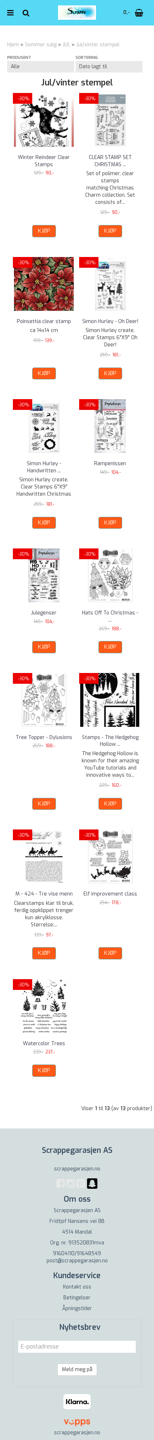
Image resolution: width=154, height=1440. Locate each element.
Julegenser (44, 612)
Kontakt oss (77, 1287)
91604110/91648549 (77, 1253)
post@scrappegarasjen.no (77, 1260)
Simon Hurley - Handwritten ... (44, 467)
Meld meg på (77, 1369)
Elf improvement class (110, 893)
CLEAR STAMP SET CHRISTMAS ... (110, 161)
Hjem (13, 44)
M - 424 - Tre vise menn (44, 893)
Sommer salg (41, 44)
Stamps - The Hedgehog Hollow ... (110, 741)
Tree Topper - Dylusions (44, 737)
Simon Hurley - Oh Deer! (110, 321)
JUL (66, 44)
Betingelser (77, 1297)
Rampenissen (110, 463)
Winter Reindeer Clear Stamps (44, 161)
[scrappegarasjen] (92, 1187)
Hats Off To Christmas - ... (110, 616)
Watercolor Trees (44, 1043)
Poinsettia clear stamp (44, 321)
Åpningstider (77, 1308)
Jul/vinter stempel (98, 44)
